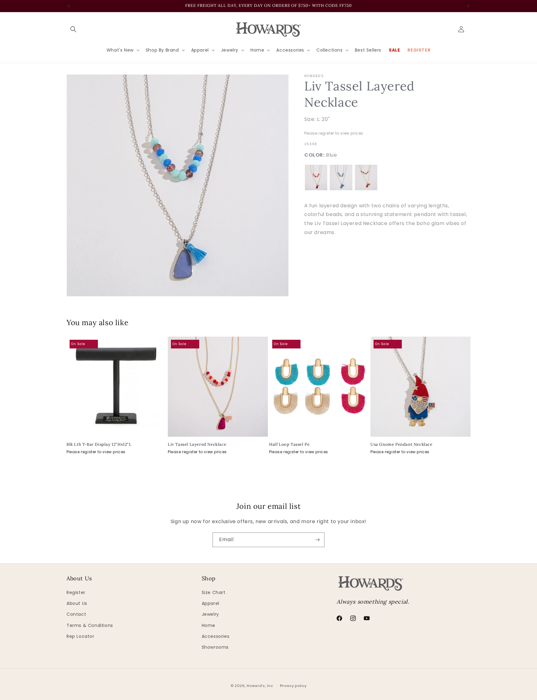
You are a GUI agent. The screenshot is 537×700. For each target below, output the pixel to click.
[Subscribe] (317, 539)
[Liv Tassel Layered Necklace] (316, 177)
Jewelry (210, 614)
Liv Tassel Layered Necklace (197, 444)
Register (76, 592)
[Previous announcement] (69, 6)
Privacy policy (293, 685)
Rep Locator (80, 636)
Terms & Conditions (90, 625)
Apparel (210, 603)
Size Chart (214, 592)
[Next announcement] (468, 6)
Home (208, 625)
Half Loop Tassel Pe (289, 444)
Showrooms (215, 647)
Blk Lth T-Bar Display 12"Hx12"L (99, 444)
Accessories (216, 636)
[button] (73, 29)
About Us (77, 603)
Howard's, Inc (260, 685)
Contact (76, 614)
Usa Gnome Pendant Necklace (401, 444)
